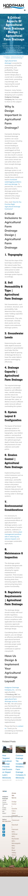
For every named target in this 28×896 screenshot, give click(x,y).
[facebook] (3, 825)
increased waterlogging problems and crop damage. (13, 182)
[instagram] (3, 828)
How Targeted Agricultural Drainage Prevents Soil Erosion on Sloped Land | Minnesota (7, 766)
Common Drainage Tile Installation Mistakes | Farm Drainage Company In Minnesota (21, 766)
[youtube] (3, 832)
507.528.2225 (6, 821)
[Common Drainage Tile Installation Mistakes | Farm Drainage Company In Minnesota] (21, 746)
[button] (3, 763)
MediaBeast (7, 56)
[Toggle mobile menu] (25, 10)
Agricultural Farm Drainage (16, 58)
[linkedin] (3, 835)
